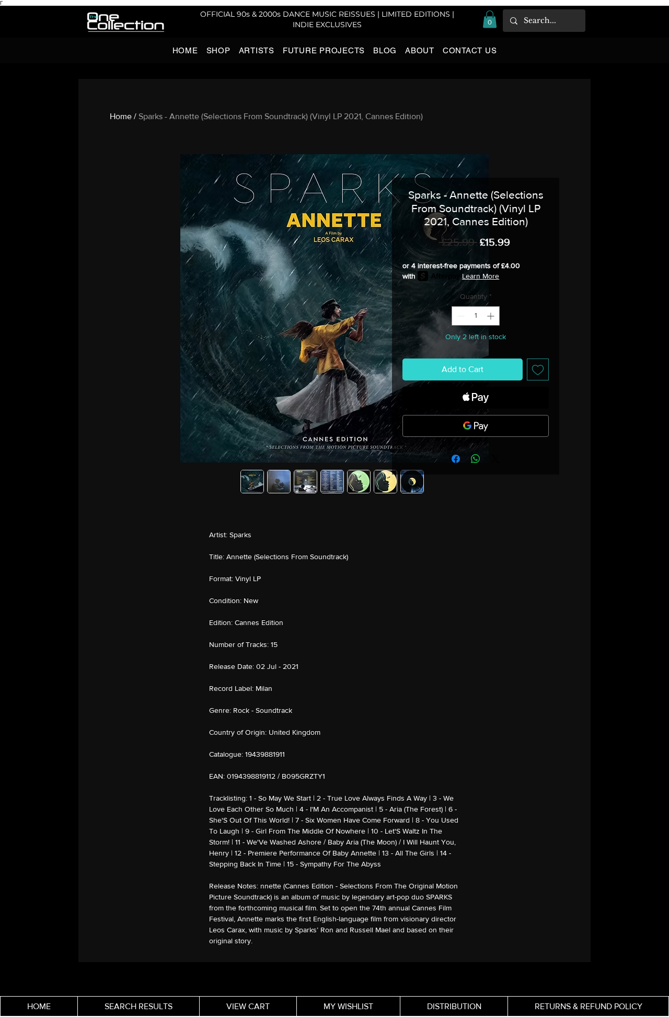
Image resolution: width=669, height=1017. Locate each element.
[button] (489, 19)
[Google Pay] (475, 426)
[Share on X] (495, 459)
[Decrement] (459, 316)
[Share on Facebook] (455, 459)
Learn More (480, 276)
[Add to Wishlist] (538, 369)
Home (121, 116)
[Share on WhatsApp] (475, 459)
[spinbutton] (475, 316)
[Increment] (491, 316)
